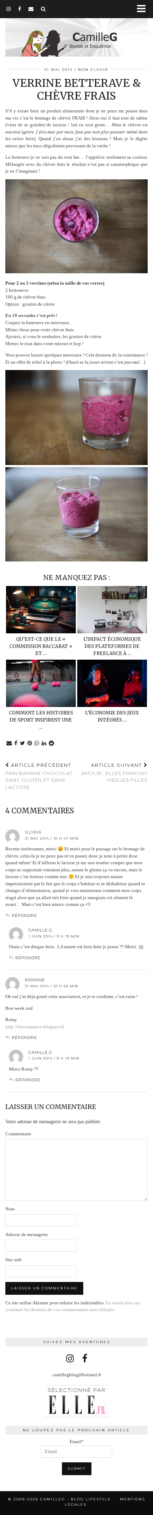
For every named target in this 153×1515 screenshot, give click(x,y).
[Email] (31, 9)
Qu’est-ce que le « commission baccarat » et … (40, 646)
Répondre (24, 915)
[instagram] (8, 9)
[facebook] (19, 9)
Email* (77, 1441)
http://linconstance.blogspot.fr (34, 1026)
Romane (35, 979)
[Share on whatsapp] (37, 743)
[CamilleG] (76, 29)
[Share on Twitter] (22, 743)
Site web (13, 1259)
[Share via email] (9, 743)
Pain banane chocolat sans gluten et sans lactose (39, 776)
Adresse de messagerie (26, 1234)
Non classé (93, 69)
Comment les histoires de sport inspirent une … (41, 720)
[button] (143, 9)
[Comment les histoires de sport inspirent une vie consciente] (41, 683)
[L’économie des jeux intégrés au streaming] (112, 683)
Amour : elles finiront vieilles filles (114, 772)
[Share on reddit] (52, 743)
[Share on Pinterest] (29, 743)
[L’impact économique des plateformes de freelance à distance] (112, 609)
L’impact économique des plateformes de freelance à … (112, 646)
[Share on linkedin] (44, 743)
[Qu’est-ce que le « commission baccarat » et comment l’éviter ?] (41, 609)
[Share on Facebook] (16, 743)
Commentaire (18, 1133)
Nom (10, 1209)
